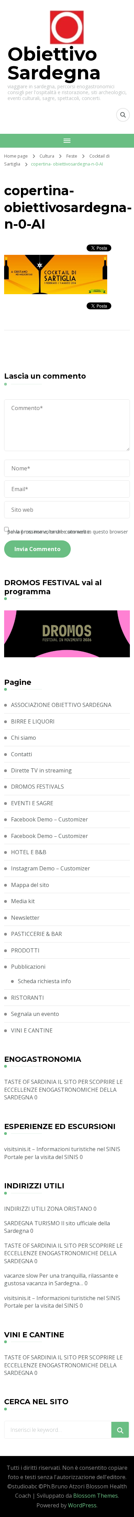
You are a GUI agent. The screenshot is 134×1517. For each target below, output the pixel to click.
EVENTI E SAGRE (32, 803)
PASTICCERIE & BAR (36, 934)
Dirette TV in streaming (41, 770)
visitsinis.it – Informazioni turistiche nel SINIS (62, 1149)
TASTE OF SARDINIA (30, 1082)
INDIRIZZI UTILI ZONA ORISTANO (48, 1208)
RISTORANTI (27, 997)
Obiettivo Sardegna (54, 63)
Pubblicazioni (28, 966)
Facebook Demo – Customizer (49, 819)
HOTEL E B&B (28, 852)
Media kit (23, 901)
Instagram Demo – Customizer (50, 868)
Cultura (47, 156)
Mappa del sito (30, 885)
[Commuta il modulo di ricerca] (123, 115)
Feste (71, 156)
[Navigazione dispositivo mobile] (67, 141)
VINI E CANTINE (32, 1030)
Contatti (21, 754)
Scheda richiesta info (44, 981)
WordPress (82, 1505)
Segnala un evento (35, 1014)
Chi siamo (23, 737)
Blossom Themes (95, 1495)
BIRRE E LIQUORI (33, 721)
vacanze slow (21, 1275)
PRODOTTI (25, 950)
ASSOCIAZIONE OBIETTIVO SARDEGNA (61, 705)
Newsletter (25, 917)
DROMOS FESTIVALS (37, 786)
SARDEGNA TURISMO (32, 1223)
